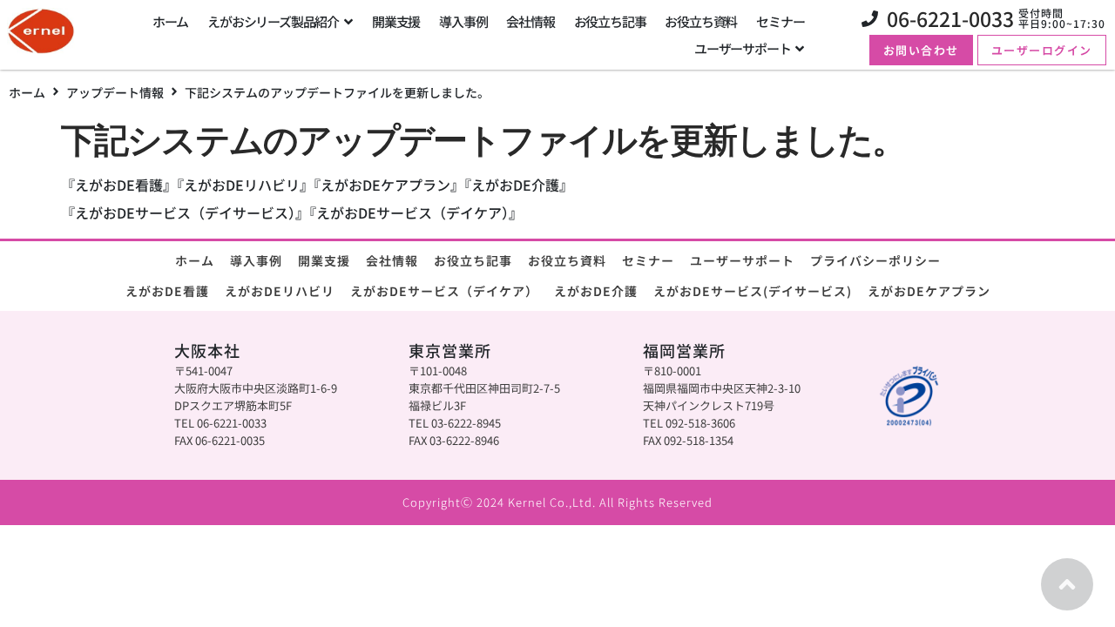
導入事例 (256, 260)
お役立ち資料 (567, 260)
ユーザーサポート (742, 260)
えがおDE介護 (596, 291)
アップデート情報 (115, 92)
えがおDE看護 (167, 291)
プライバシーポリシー (875, 260)
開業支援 (324, 260)
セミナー (648, 260)
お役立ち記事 (473, 260)
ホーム (27, 92)
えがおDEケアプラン (929, 291)
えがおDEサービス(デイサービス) (752, 291)
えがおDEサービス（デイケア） (444, 291)
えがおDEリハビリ (279, 291)
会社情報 (392, 260)
